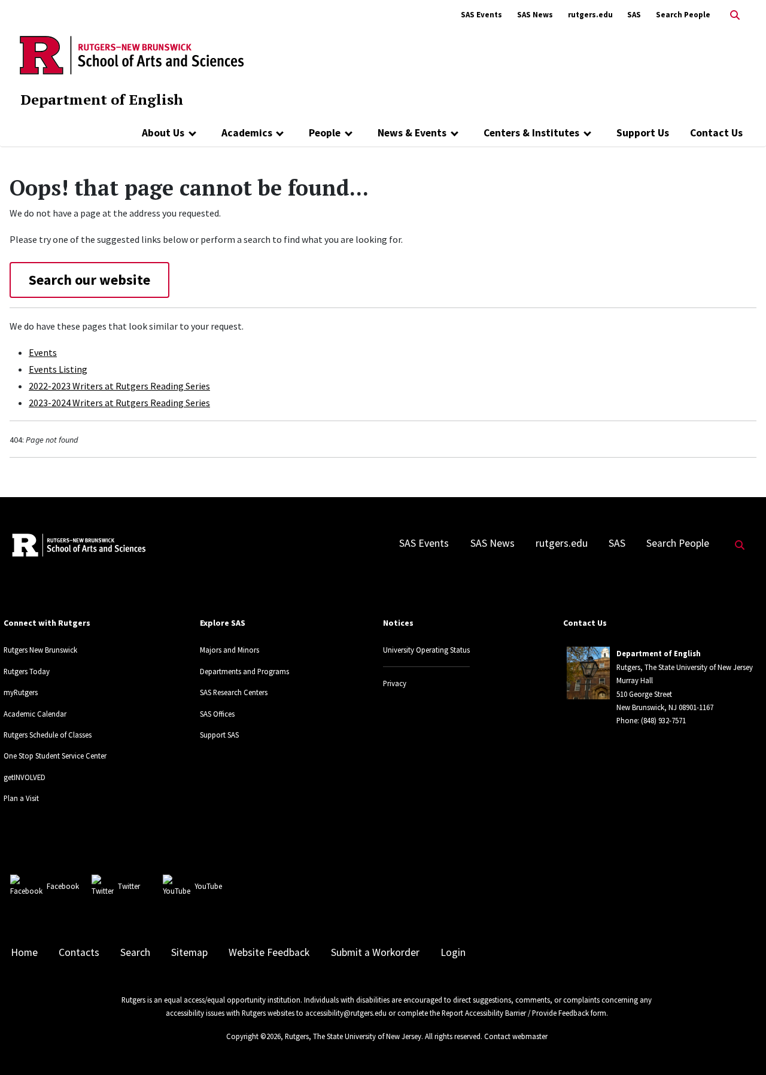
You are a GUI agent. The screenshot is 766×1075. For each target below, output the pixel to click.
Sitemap (189, 952)
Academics (246, 132)
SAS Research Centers (234, 692)
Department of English (101, 99)
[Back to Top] (740, 1046)
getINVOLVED (24, 777)
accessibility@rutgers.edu (346, 1013)
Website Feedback (269, 952)
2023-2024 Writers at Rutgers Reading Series (119, 403)
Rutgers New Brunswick (40, 649)
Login (453, 952)
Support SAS (219, 734)
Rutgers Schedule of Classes (48, 734)
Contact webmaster (516, 1036)
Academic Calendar (35, 713)
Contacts (79, 952)
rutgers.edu (590, 15)
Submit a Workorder (375, 952)
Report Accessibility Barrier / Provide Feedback (515, 1013)
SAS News (535, 15)
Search (135, 952)
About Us (163, 132)
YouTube (208, 886)
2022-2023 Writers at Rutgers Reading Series (119, 386)
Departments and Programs (244, 671)
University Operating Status (426, 649)
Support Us (642, 132)
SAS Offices (217, 713)
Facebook (63, 886)
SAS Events (481, 15)
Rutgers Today (27, 671)
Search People (683, 15)
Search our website (89, 279)
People (325, 132)
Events (43, 352)
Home (24, 952)
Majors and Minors (229, 649)
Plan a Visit (21, 798)
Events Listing (58, 369)
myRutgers (21, 692)
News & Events (412, 132)
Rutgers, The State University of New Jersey (353, 1036)
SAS (634, 15)
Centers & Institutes (531, 132)
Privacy (394, 683)
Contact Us (716, 132)
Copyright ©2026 (253, 1036)
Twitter (129, 886)
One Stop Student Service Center (55, 755)
